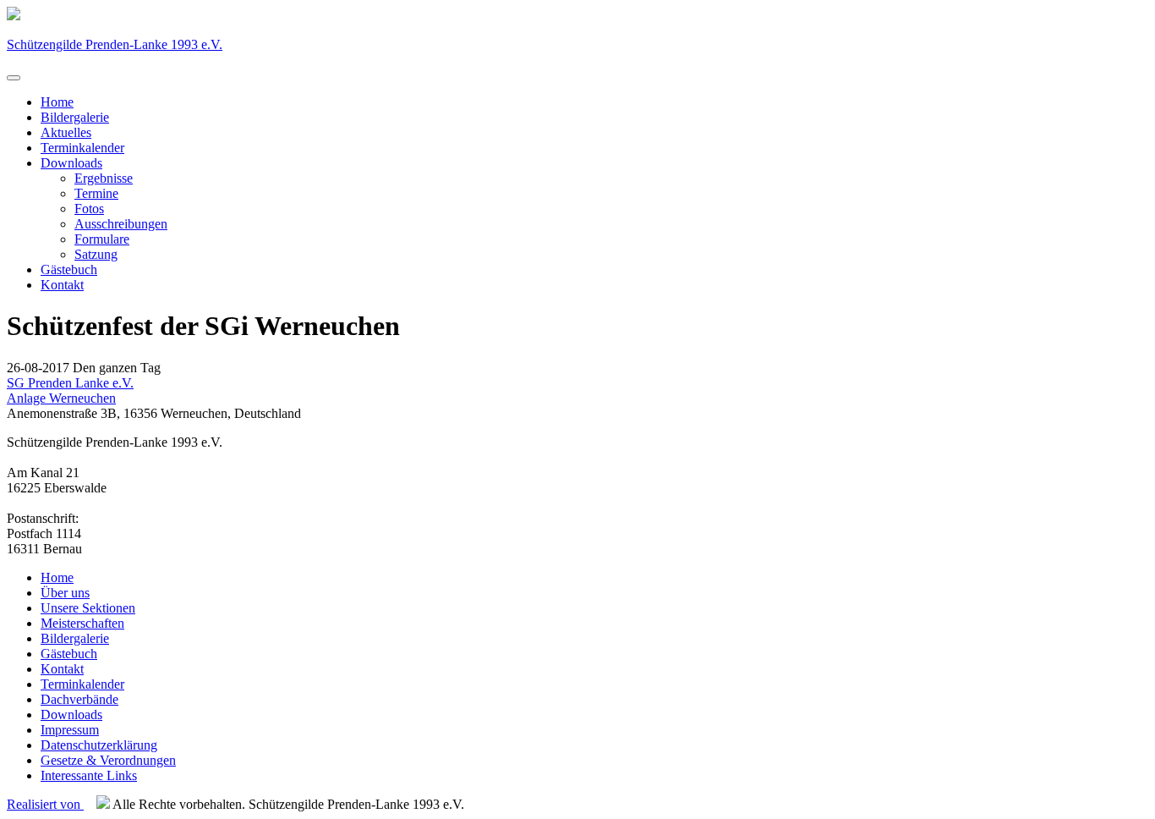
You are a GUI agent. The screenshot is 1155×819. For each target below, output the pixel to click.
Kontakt (62, 285)
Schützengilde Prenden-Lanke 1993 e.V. (114, 44)
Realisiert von (45, 804)
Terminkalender (82, 147)
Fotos (89, 208)
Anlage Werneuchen (61, 398)
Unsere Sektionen (88, 608)
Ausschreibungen (120, 224)
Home (57, 102)
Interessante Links (89, 775)
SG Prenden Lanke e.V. (70, 383)
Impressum (70, 730)
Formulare (101, 239)
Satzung (96, 254)
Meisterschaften (82, 623)
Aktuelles (66, 132)
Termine (96, 193)
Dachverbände (79, 699)
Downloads (71, 163)
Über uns (65, 592)
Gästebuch (69, 269)
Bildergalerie (75, 117)
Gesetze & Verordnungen (108, 760)
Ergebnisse (103, 178)
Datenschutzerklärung (99, 745)
